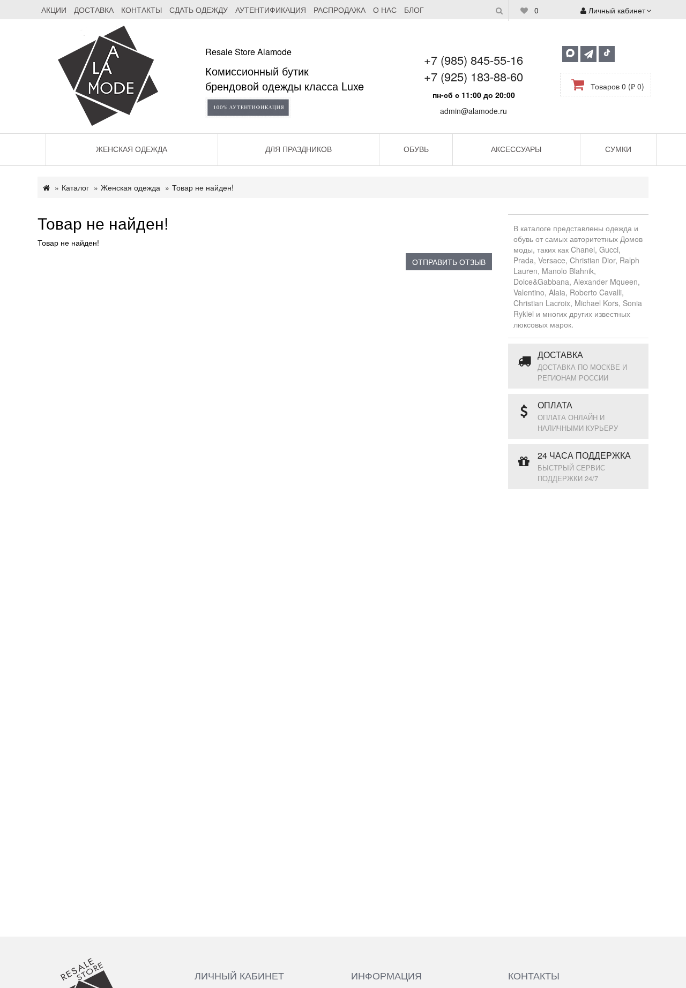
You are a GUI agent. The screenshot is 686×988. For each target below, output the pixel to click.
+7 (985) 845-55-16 (473, 59)
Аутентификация (270, 9)
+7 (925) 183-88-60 (473, 76)
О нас (385, 9)
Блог (414, 9)
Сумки (618, 148)
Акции (53, 9)
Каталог (75, 187)
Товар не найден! (203, 187)
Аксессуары (516, 148)
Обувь (416, 148)
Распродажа (340, 9)
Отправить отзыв (449, 261)
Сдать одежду (198, 9)
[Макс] (570, 54)
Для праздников (298, 148)
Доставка (94, 9)
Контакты (141, 9)
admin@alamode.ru (473, 110)
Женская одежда (131, 148)
